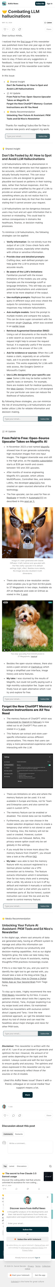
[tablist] (13, 1134)
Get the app (40, 1275)
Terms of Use (40, 1245)
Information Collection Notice (32, 1248)
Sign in (49, 3)
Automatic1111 (36, 497)
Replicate (11, 497)
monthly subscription (42, 460)
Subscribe (40, 3)
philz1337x (34, 483)
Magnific (45, 446)
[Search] (50, 1166)
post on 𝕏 (29, 501)
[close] (48, 1197)
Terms (38, 1266)
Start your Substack (21, 1275)
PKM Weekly (8, 995)
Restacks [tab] (19, 1134)
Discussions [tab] (21, 1166)
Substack (15, 1281)
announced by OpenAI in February (24, 722)
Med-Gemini (17, 389)
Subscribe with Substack (29, 1239)
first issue (26, 41)
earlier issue (18, 326)
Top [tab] (5, 1166)
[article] (27, 1181)
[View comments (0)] (13, 29)
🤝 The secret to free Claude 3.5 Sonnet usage (19, 1175)
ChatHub (27, 322)
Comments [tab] (8, 1134)
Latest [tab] (11, 1166)
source (34, 656)
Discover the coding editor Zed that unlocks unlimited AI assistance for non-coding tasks (21, 1181)
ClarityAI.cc (36, 667)
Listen (49, 22)
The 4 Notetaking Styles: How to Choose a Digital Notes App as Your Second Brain (24, 978)
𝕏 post (24, 594)
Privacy (31, 1266)
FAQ (35, 856)
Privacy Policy (27, 1250)
